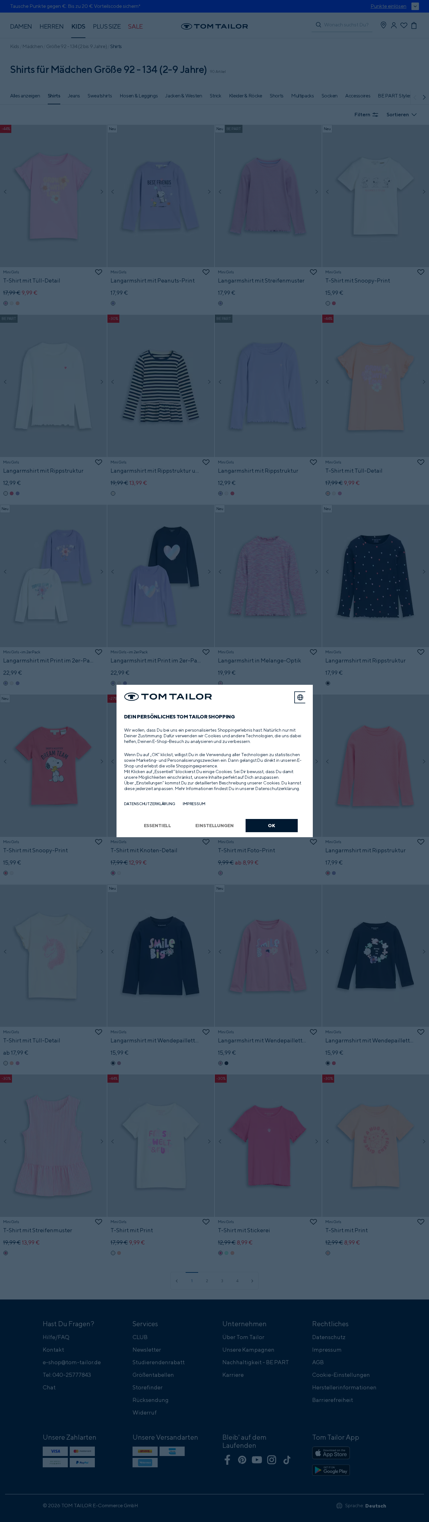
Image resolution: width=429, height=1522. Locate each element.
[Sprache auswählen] (300, 697)
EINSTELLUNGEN (214, 825)
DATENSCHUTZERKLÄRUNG (149, 803)
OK (271, 825)
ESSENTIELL (157, 825)
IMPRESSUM (194, 803)
